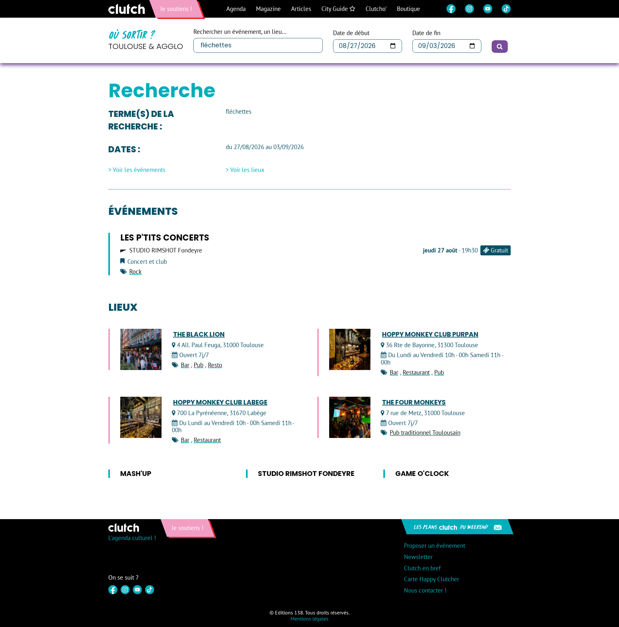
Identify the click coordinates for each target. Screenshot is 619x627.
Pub (198, 365)
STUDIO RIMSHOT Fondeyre (165, 250)
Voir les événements (139, 170)
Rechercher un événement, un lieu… (239, 31)
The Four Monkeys (414, 402)
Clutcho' (376, 9)
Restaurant (416, 372)
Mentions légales (309, 618)
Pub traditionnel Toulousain (425, 432)
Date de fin (426, 33)
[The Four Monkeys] (349, 417)
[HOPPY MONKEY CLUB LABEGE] (141, 417)
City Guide (335, 9)
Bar (185, 365)
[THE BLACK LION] (141, 349)
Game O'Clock (422, 474)
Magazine (268, 9)
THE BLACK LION (199, 334)
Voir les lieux (247, 170)
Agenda (236, 9)
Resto (215, 365)
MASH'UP (135, 474)
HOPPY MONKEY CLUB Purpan (430, 334)
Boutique (408, 9)
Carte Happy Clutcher (431, 579)
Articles (301, 9)
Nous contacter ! (425, 590)
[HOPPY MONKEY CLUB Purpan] (349, 349)
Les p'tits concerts (164, 237)
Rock (135, 271)
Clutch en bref (422, 568)
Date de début (351, 33)
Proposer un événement (434, 545)
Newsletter (418, 557)
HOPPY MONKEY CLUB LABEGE (220, 402)
